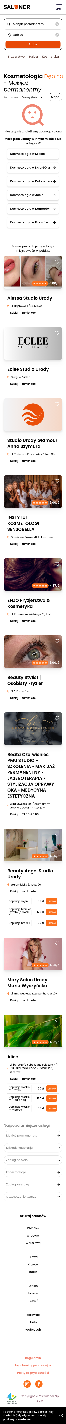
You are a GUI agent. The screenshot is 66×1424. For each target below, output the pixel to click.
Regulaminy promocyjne (33, 1365)
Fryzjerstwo (16, 56)
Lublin (33, 1272)
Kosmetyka (50, 56)
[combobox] (33, 24)
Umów (52, 901)
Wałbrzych (33, 1329)
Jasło (33, 1322)
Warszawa (33, 1243)
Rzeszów (33, 1228)
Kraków (33, 1264)
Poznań (33, 1301)
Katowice (33, 1315)
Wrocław (33, 1235)
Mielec (33, 1286)
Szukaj (33, 44)
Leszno (33, 1293)
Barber (33, 56)
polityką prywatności (17, 1419)
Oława (33, 1257)
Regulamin (33, 1358)
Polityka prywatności (33, 1373)
